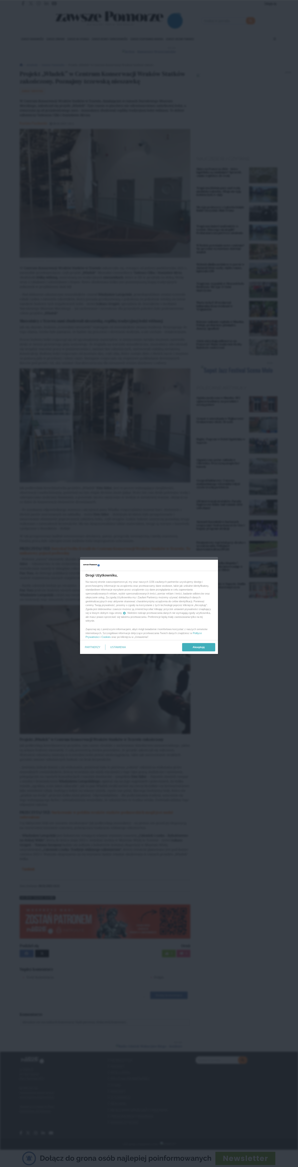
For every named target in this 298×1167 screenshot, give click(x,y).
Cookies (106, 636)
